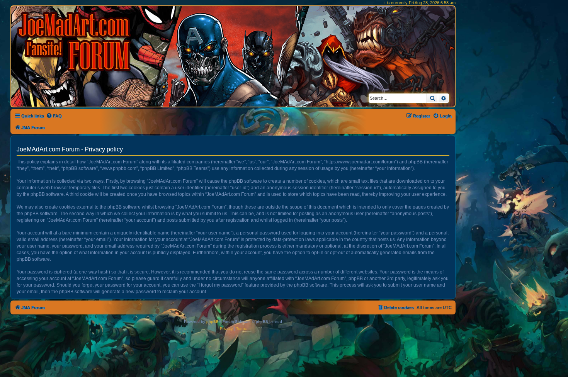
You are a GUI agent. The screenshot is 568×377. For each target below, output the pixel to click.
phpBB (212, 321)
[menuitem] (54, 116)
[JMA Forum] (75, 41)
